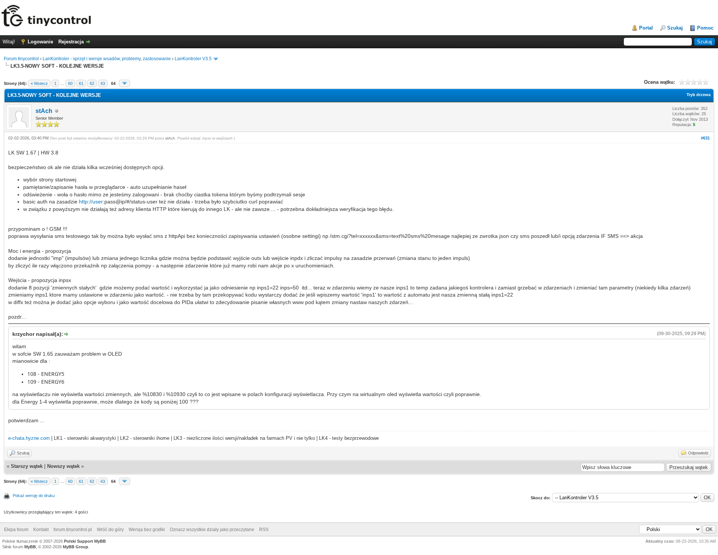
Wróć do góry (110, 529)
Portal (646, 28)
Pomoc (705, 28)
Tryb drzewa (699, 94)
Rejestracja (71, 42)
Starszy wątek (27, 466)
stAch (44, 111)
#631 (705, 138)
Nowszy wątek (63, 466)
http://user (91, 202)
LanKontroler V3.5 (193, 58)
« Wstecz (39, 83)
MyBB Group (75, 547)
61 (81, 83)
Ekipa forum (16, 529)
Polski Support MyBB (85, 541)
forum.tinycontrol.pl (72, 529)
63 (103, 83)
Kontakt (41, 529)
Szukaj (675, 28)
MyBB (30, 547)
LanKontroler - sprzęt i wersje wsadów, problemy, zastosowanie (107, 58)
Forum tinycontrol (21, 58)
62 (92, 83)
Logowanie (40, 42)
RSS (264, 529)
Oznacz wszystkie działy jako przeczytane (212, 529)
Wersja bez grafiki (147, 529)
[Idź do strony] (124, 83)
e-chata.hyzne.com (29, 438)
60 (70, 83)
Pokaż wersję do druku (34, 495)
